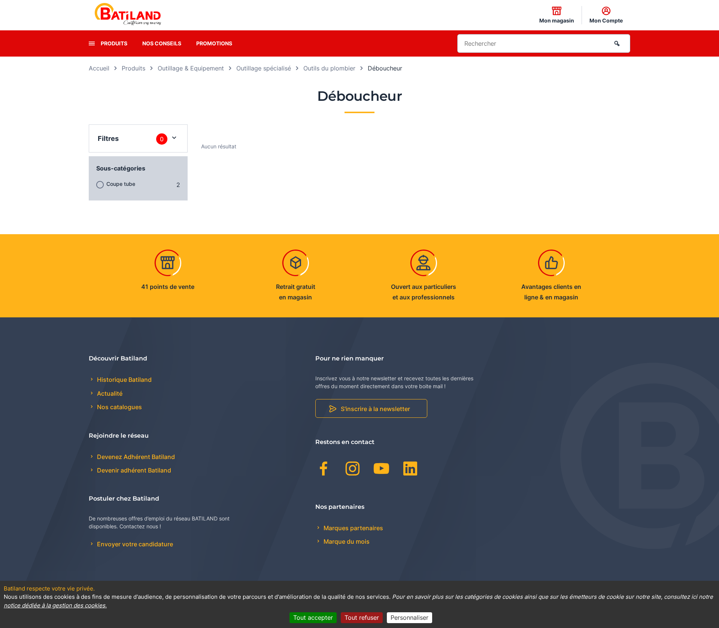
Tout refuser (362, 617)
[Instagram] (352, 470)
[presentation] (92, 43)
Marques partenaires (352, 528)
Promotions (214, 43)
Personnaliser (409, 617)
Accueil (99, 68)
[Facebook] (323, 470)
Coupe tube (120, 184)
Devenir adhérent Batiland (133, 470)
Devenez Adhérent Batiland (135, 457)
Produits (114, 43)
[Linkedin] (410, 470)
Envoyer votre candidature (134, 544)
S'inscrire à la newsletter (375, 409)
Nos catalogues (118, 407)
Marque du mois (346, 541)
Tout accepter (313, 617)
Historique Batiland (123, 379)
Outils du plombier (329, 68)
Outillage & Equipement (191, 68)
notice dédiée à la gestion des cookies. (55, 605)
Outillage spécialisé (263, 68)
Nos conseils (161, 43)
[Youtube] (381, 470)
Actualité (108, 393)
